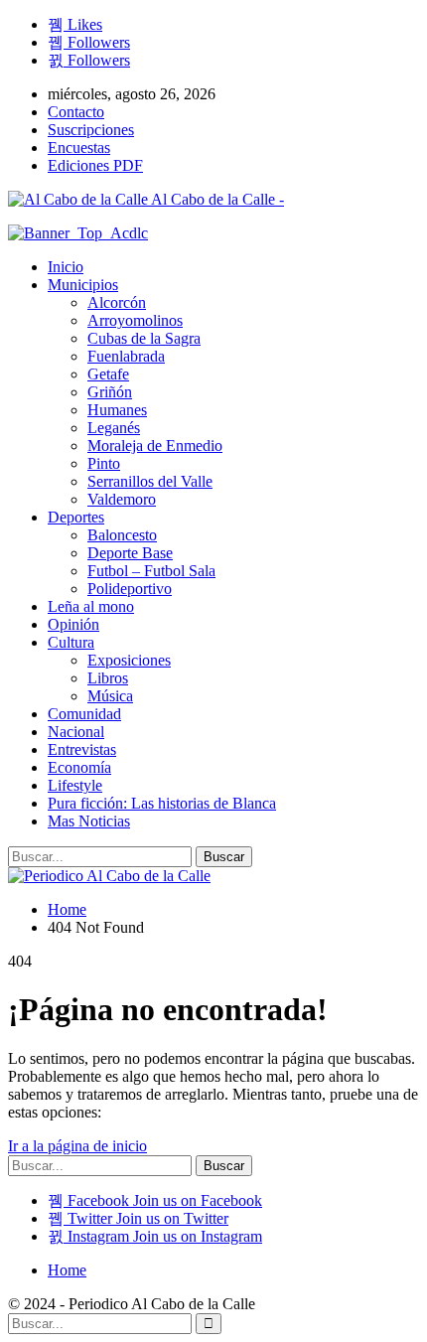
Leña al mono (91, 606)
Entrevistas (82, 749)
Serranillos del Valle (150, 481)
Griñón (109, 391)
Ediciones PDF (95, 165)
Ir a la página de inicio (77, 1145)
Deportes (76, 517)
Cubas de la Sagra (144, 338)
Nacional (76, 731)
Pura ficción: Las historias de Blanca (162, 803)
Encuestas (79, 147)
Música (110, 695)
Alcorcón (116, 302)
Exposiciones (129, 660)
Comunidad (84, 713)
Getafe (108, 374)
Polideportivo (129, 588)
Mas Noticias (89, 821)
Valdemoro (121, 499)
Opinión (73, 624)
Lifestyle (75, 785)
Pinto (103, 463)
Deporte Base (130, 552)
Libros (107, 678)
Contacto (76, 111)
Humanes (117, 409)
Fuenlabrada (126, 356)
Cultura (71, 642)
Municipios (83, 284)
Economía (79, 767)
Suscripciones (91, 129)
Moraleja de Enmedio (154, 445)
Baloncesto (122, 534)
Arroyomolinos (135, 320)
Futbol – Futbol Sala (151, 570)
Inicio (65, 266)
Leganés (113, 427)
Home (67, 1270)
